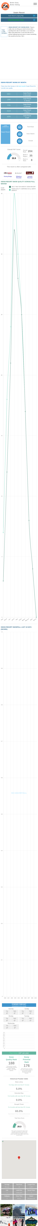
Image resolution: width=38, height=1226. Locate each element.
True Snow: (13, 1053)
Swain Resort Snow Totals (16, 20)
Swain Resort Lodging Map (16, 15)
